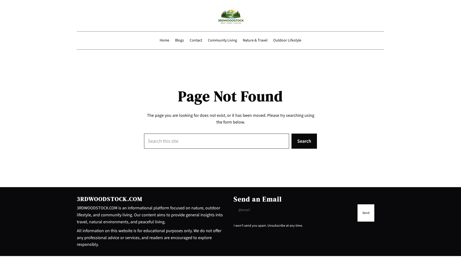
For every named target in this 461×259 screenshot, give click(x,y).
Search (304, 141)
